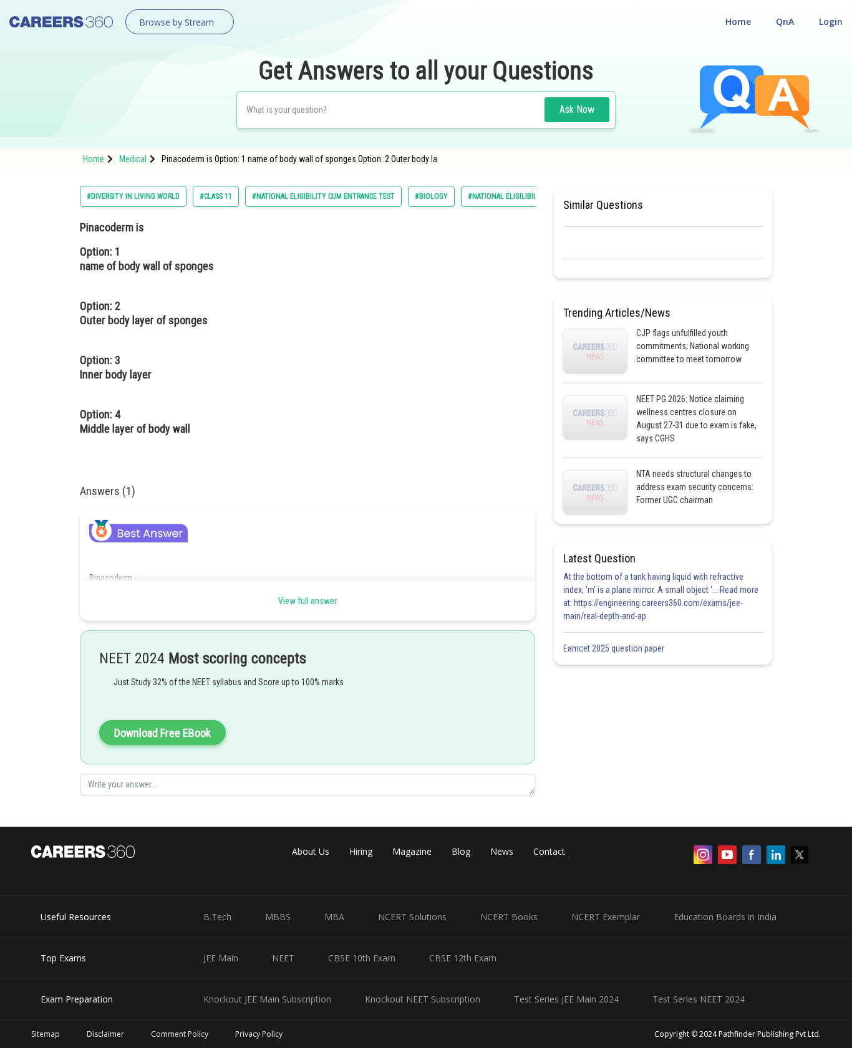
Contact (549, 851)
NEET (283, 958)
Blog (461, 851)
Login (831, 21)
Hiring (360, 851)
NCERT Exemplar (605, 917)
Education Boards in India (725, 917)
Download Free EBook (162, 732)
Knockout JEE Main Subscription (267, 999)
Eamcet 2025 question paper (614, 648)
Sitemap (45, 1034)
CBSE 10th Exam (361, 958)
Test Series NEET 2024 (698, 999)
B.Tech (217, 917)
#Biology (431, 196)
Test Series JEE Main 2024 (566, 999)
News (501, 851)
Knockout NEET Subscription (422, 999)
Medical (133, 159)
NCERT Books (509, 917)
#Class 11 (216, 196)
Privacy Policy (259, 1034)
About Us (310, 851)
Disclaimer (105, 1034)
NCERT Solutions (412, 917)
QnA (785, 21)
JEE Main (220, 958)
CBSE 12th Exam (462, 958)
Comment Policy (179, 1034)
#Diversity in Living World (133, 196)
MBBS (278, 917)
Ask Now (576, 109)
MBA (334, 917)
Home (738, 21)
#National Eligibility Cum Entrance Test (323, 196)
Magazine (412, 851)
